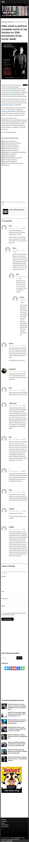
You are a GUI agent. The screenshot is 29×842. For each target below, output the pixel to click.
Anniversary (4, 22)
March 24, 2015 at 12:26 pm (19, 250)
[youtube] (14, 668)
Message (3, 576)
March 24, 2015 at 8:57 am (15, 228)
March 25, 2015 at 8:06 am (15, 439)
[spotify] (22, 668)
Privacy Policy (4, 824)
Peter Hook (4, 85)
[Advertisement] (14, 637)
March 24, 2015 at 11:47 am (15, 345)
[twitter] (6, 668)
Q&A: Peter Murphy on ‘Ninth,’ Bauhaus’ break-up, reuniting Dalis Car (17, 736)
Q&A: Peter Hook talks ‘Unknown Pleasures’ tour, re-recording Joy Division (17, 758)
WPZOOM (9, 841)
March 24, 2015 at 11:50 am (15, 371)
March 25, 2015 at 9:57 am (15, 471)
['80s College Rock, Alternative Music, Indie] (15, 11)
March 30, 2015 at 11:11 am (15, 511)
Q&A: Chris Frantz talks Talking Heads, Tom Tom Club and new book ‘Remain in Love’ (17, 714)
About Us (3, 819)
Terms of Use (4, 826)
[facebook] (10, 668)
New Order (17, 115)
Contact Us (4, 821)
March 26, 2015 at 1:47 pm (15, 492)
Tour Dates (10, 22)
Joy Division (13, 202)
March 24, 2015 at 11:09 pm (15, 405)
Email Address (4, 598)
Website (3, 606)
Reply (23, 228)
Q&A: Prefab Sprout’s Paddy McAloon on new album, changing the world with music (17, 751)
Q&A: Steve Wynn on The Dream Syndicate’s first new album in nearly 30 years (17, 721)
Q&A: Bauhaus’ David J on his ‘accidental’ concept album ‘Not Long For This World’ (17, 729)
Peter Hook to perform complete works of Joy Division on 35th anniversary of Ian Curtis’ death (14, 33)
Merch (3, 823)
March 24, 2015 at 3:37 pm (15, 390)
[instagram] (18, 668)
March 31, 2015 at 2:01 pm (15, 529)
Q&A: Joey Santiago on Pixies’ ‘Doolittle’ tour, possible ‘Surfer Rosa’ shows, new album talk (17, 744)
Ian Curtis (6, 202)
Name (2, 591)
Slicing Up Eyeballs (19, 209)
